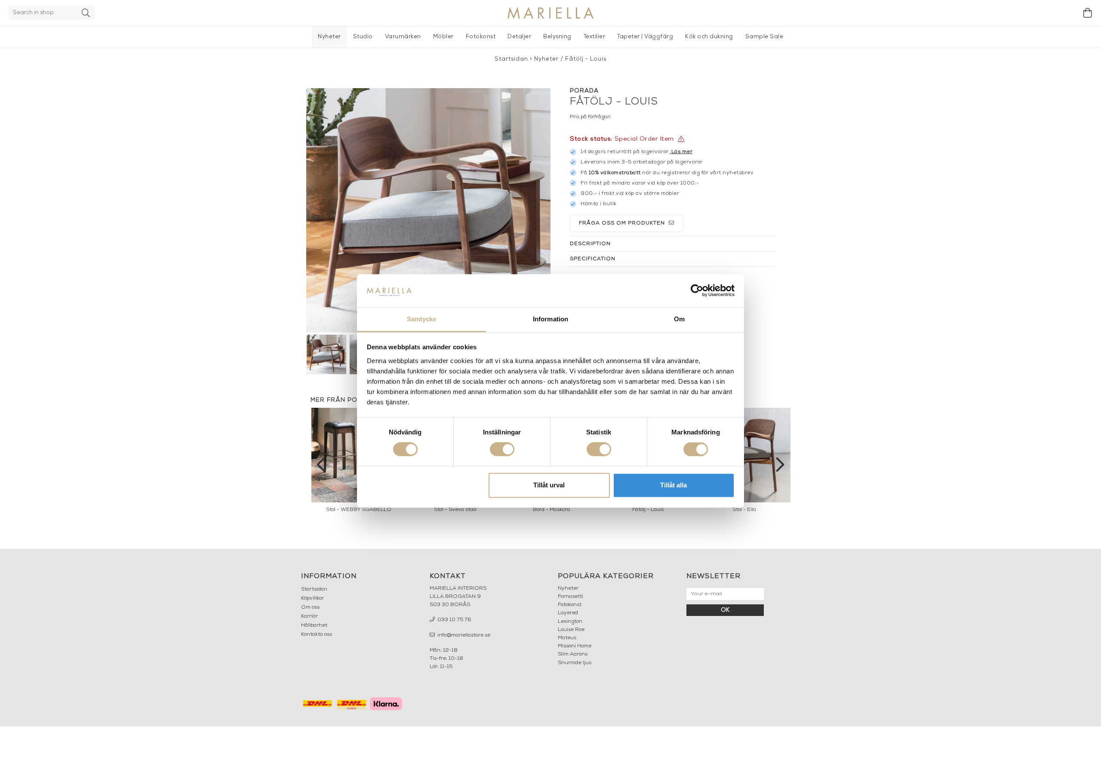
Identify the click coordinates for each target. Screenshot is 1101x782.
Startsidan (511, 59)
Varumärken (403, 37)
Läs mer (682, 151)
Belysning (557, 37)
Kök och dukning (709, 37)
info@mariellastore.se (463, 635)
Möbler (443, 37)
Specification (592, 259)
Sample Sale (764, 37)
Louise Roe (571, 629)
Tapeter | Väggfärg (645, 37)
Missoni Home (574, 646)
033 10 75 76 (453, 619)
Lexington (570, 621)
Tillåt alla (673, 485)
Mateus (567, 637)
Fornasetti (570, 596)
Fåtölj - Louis (585, 59)
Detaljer (519, 37)
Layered (568, 613)
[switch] (502, 449)
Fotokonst (481, 37)
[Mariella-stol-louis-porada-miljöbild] (428, 210)
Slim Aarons (572, 654)
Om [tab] (679, 319)
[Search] (86, 13)
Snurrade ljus (574, 662)
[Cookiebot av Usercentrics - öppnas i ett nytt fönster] (697, 290)
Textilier (595, 37)
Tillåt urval (549, 485)
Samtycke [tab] (422, 319)
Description (590, 243)
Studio (363, 37)
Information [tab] (550, 319)
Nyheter (329, 37)
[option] (744, 462)
